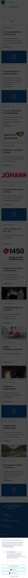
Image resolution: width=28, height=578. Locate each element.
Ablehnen (14, 569)
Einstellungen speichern (14, 566)
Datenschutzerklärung (9, 546)
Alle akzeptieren (14, 573)
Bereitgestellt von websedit (14, 576)
